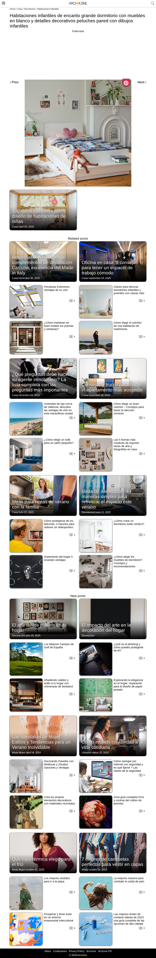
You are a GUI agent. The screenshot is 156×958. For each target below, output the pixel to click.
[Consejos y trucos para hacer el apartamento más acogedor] (112, 378)
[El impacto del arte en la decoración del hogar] (112, 619)
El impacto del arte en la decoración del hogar (106, 627)
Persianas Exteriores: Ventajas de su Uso (57, 288)
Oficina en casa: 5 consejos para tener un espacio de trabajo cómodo (110, 267)
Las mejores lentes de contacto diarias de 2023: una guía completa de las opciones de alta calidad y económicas (129, 921)
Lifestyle (86, 752)
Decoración (18, 635)
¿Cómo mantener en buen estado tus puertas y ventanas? (58, 326)
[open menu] (3, 2)
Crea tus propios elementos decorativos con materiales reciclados (59, 800)
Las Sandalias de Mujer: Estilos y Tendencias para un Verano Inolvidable (41, 742)
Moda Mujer (18, 752)
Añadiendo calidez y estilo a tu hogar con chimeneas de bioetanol (58, 683)
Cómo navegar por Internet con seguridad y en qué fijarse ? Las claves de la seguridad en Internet (128, 768)
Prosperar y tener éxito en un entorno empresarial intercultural (58, 917)
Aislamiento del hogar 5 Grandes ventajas (58, 558)
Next (140, 82)
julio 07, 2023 (26, 512)
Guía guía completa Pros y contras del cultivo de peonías (129, 800)
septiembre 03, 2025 (100, 278)
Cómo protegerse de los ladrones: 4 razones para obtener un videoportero (59, 524)
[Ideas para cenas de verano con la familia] (43, 495)
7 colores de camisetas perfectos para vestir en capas (112, 862)
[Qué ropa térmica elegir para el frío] (43, 853)
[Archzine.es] (78, 4)
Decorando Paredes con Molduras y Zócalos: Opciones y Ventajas (59, 764)
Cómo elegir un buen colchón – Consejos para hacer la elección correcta (129, 408)
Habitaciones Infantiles (48, 9)
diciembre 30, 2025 (29, 278)
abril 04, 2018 (26, 226)
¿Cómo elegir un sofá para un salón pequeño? (59, 441)
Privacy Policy (76, 951)
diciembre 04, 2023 (29, 395)
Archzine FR (105, 951)
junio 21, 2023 (103, 512)
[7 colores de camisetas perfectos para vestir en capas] (112, 853)
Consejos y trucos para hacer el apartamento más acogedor (112, 387)
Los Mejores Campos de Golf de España (59, 646)
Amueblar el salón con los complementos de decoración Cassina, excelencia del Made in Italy (42, 265)
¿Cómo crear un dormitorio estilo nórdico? (129, 522)
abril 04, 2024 (33, 752)
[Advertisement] (78, 54)
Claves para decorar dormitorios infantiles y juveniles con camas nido (129, 290)
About (47, 951)
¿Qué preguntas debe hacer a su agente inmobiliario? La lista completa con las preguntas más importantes (42, 382)
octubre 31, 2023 (35, 869)
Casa (19, 9)
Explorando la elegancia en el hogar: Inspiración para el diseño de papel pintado (128, 685)
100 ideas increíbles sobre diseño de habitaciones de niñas (39, 216)
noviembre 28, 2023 (99, 395)
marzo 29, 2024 (100, 752)
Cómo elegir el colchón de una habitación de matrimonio (128, 326)
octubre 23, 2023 (98, 869)
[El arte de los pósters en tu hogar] (43, 619)
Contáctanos (60, 951)
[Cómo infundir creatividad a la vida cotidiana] (112, 736)
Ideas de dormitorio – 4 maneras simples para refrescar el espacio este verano (107, 499)
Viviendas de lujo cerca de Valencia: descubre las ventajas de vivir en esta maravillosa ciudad (58, 408)
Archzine (91, 951)
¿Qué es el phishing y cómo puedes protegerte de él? (128, 647)
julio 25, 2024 (33, 635)
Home (13, 9)
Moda (85, 869)
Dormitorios (29, 9)
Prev (15, 82)
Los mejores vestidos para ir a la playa (57, 880)
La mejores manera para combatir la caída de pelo (129, 880)
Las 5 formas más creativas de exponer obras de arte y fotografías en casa (126, 444)
